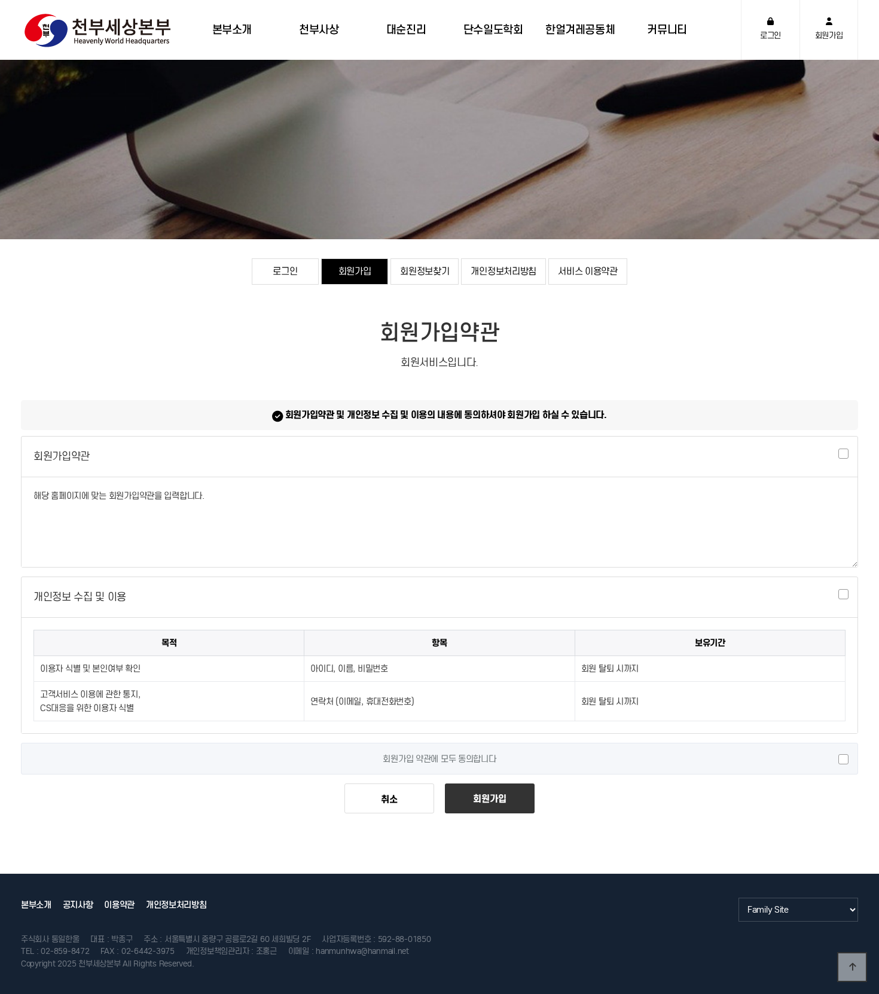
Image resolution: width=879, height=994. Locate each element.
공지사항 (78, 905)
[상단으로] (852, 967)
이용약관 (119, 905)
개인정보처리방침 (503, 271)
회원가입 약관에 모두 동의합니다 (439, 759)
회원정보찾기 (424, 271)
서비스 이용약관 (588, 271)
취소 (389, 799)
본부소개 (36, 905)
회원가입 (354, 271)
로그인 (285, 271)
